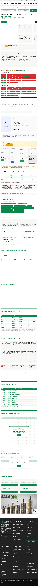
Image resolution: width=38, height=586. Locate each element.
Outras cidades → (19, 97)
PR (21, 78)
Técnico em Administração (18, 527)
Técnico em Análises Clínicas (19, 569)
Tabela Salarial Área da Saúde (19, 573)
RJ (3, 80)
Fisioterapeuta (16, 568)
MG (3, 78)
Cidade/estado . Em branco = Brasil (23, 8)
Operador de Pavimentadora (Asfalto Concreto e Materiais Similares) (23, 207)
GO (15, 76)
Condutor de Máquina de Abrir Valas (6, 209)
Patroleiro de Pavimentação (21, 203)
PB (15, 78)
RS (15, 80)
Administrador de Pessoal (31, 562)
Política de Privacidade (25, 580)
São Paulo (3, 95)
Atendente (28, 549)
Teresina (9, 95)
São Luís (33, 93)
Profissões (25, 3)
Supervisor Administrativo (18, 530)
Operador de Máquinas (18, 553)
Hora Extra (28, 531)
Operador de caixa (30, 544)
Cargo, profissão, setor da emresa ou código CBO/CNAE (7, 8)
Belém (15, 87)
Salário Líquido (29, 527)
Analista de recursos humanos (32, 568)
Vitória (15, 95)
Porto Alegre (33, 91)
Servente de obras (5, 555)
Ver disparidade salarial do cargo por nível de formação (11, 182)
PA (9, 78)
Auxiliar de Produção (17, 546)
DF (3, 76)
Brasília (27, 87)
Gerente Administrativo (18, 531)
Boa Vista (21, 87)
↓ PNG (31, 259)
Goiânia (27, 89)
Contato (2, 582)
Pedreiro (3, 556)
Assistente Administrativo (18, 524)
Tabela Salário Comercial (31, 555)
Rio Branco (15, 93)
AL (9, 74)
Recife (9, 93)
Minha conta (18, 0)
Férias (28, 534)
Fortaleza (21, 89)
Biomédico (16, 566)
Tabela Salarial (20, 3)
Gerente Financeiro (17, 533)
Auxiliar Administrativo (18, 526)
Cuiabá (4, 89)
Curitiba (9, 89)
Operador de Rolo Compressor (6, 207)
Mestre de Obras (4, 558)
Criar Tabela (35, 3)
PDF (36, 22)
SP (3, 82)
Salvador (27, 93)
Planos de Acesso (14, 3)
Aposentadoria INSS (30, 537)
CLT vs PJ (28, 526)
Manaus (15, 91)
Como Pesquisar (30, 0)
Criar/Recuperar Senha (24, 0)
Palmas (27, 91)
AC (3, 74)
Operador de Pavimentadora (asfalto (7, 205)
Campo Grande (33, 87)
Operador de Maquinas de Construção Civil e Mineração (23, 205)
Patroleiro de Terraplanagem (18, 209)
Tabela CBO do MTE (16, 406)
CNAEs (31, 3)
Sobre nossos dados (3, 580)
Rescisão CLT (29, 524)
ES (9, 76)
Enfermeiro (16, 565)
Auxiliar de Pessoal (30, 566)
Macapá (3, 91)
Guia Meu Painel (35, 0)
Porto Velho (3, 93)
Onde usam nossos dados (11, 580)
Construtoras (4, 561)
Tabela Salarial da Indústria (19, 558)
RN (9, 80)
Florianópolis (15, 89)
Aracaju (3, 87)
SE (9, 82)
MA (21, 76)
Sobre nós (30, 580)
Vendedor (28, 547)
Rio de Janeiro (21, 93)
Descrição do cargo (4, 22)
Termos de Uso (18, 580)
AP (15, 74)
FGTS (28, 536)
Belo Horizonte (9, 87)
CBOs (28, 3)
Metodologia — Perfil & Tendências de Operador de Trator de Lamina (12, 193)
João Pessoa (33, 89)
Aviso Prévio (29, 530)
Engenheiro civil (4, 559)
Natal (21, 91)
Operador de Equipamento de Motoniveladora (8, 203)
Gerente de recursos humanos (32, 569)
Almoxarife (16, 552)
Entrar (15, 0)
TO (15, 82)
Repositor (28, 546)
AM (21, 74)
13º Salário (29, 533)
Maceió (9, 91)
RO (21, 80)
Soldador (15, 547)
